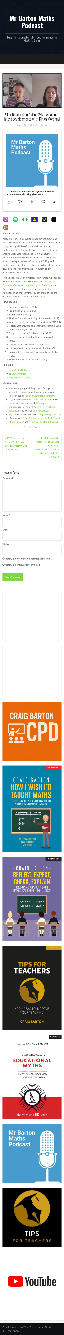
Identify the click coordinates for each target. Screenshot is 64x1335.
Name (6, 515)
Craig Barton (41, 125)
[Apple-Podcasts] (7, 219)
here (42, 296)
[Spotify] (17, 219)
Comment (8, 478)
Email (6, 529)
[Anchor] (36, 219)
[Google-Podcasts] (26, 219)
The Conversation (18, 373)
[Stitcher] (55, 219)
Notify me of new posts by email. (22, 564)
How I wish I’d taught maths (44, 421)
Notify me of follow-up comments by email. (28, 558)
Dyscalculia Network (19, 370)
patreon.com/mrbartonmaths (40, 395)
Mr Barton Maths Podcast (32, 21)
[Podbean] (46, 219)
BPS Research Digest (20, 377)
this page (41, 403)
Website (7, 544)
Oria (47, 1327)
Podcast (38, 427)
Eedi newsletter (41, 410)
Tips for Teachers (33, 418)
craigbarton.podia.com (49, 414)
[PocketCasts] (7, 227)
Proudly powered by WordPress (18, 1327)
